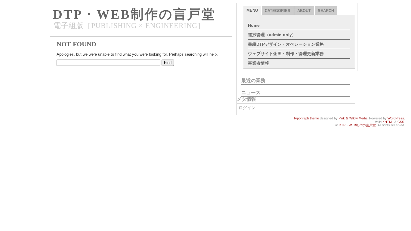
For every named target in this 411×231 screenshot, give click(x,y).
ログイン (247, 107)
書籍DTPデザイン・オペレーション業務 (286, 44)
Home (254, 25)
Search (326, 10)
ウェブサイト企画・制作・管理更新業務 (286, 53)
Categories (277, 10)
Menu (252, 10)
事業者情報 (258, 63)
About (304, 10)
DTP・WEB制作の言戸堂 (134, 14)
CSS (400, 122)
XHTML (388, 122)
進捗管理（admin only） (272, 34)
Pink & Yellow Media (352, 118)
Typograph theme (306, 118)
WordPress (396, 118)
